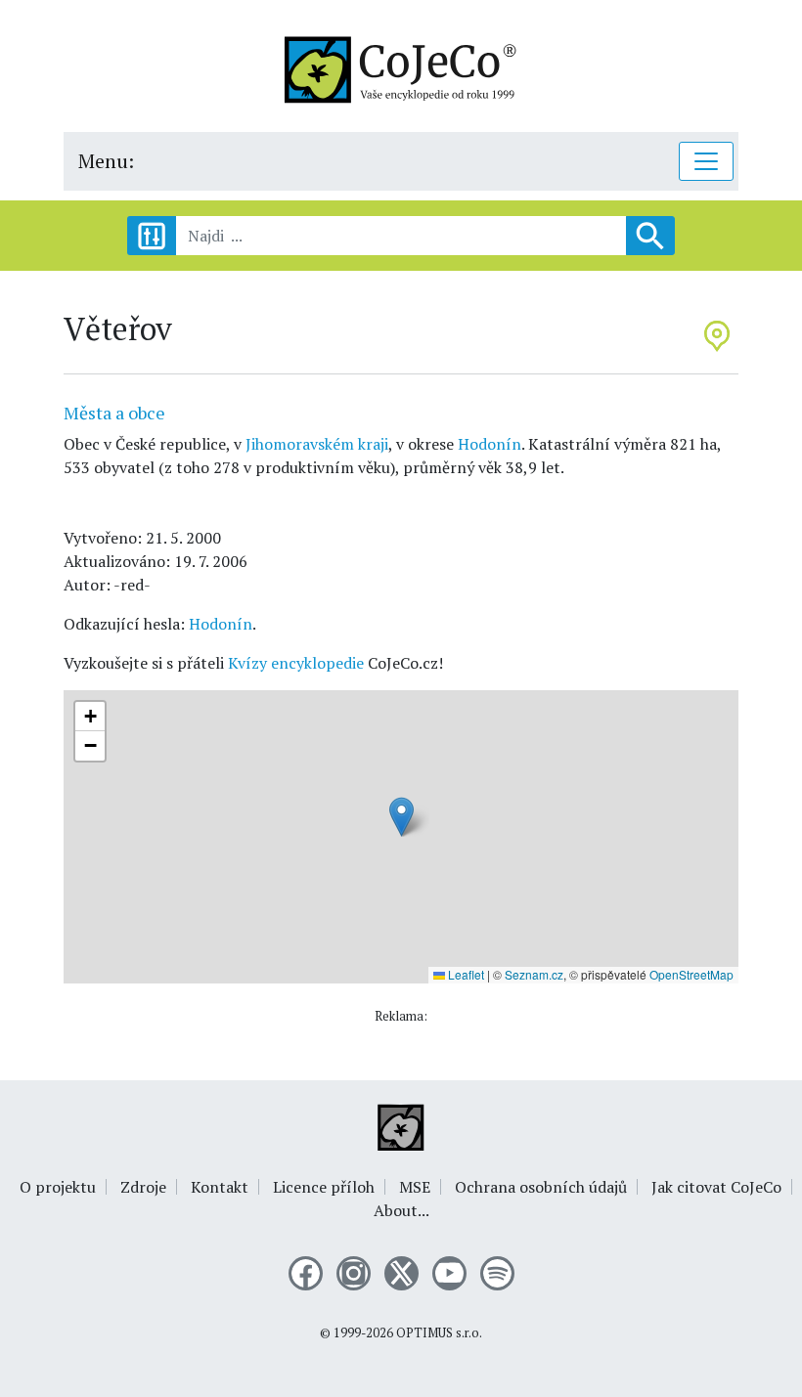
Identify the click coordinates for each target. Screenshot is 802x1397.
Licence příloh (324, 1187)
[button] (401, 817)
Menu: (106, 161)
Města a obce (114, 412)
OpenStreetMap (691, 974)
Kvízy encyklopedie (296, 663)
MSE (414, 1187)
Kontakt (219, 1187)
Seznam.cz (534, 974)
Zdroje (143, 1187)
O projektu (58, 1187)
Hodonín (489, 444)
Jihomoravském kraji (316, 444)
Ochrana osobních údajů (541, 1187)
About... (401, 1210)
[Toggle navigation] (706, 161)
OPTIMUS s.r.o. (439, 1333)
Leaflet (464, 974)
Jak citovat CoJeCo (716, 1187)
